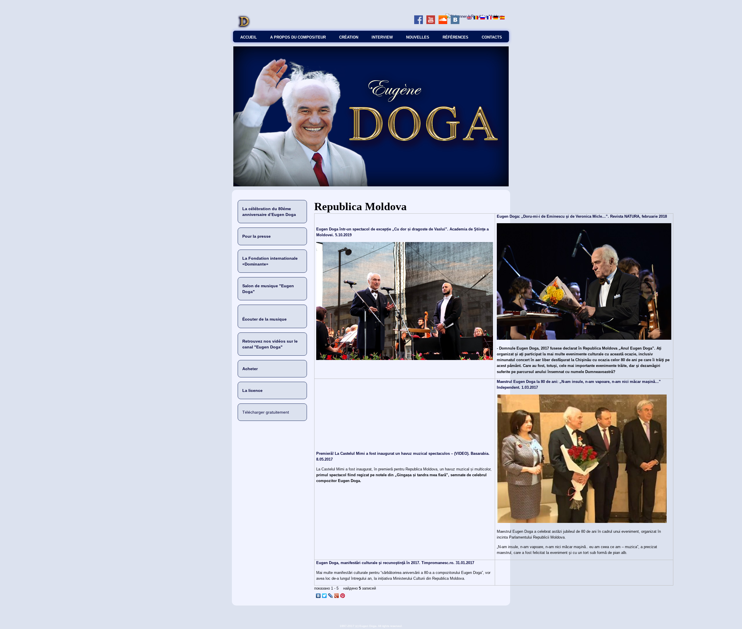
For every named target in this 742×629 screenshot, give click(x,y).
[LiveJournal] (331, 595)
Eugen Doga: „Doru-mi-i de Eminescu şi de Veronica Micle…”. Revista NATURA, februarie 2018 (582, 216)
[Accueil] (244, 28)
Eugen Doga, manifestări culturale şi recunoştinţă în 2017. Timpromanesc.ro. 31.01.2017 (395, 563)
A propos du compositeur (298, 37)
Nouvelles (417, 37)
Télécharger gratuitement (265, 412)
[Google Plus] (337, 595)
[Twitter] (324, 595)
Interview (382, 37)
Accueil (248, 37)
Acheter (250, 368)
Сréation (348, 37)
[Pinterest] (343, 595)
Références (455, 37)
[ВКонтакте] (318, 595)
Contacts (492, 37)
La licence (252, 390)
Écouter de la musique (264, 319)
